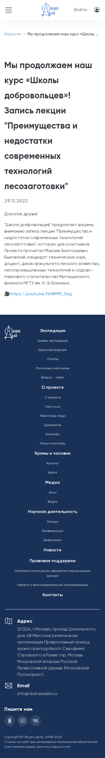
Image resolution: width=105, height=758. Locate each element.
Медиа (52, 483)
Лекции (52, 522)
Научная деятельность (52, 512)
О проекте (52, 387)
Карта (52, 472)
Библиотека (53, 540)
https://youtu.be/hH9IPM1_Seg (41, 294)
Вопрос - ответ (52, 377)
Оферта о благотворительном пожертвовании (52, 585)
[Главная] (50, 6)
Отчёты (52, 359)
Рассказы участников (52, 368)
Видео (53, 502)
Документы (52, 425)
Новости (12, 34)
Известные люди (52, 416)
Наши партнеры (52, 443)
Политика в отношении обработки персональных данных (52, 573)
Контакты (53, 595)
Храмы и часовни (52, 453)
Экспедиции (52, 331)
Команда (53, 434)
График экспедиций (52, 341)
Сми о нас (53, 406)
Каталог (53, 463)
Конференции (52, 531)
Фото (53, 492)
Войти (80, 10)
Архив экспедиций (52, 350)
